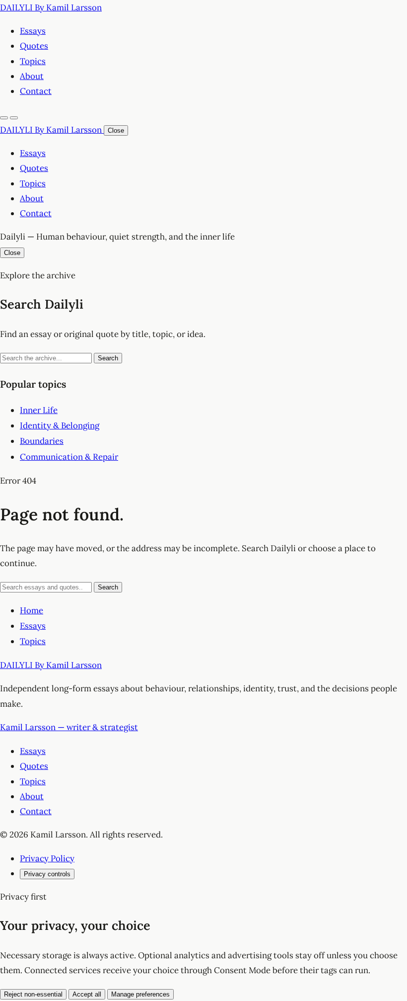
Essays (33, 30)
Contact (36, 90)
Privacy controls (47, 874)
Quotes (34, 45)
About (32, 76)
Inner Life (39, 410)
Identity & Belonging (59, 425)
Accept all (86, 994)
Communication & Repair (69, 456)
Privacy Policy (47, 858)
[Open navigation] (14, 117)
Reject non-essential (33, 994)
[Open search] (4, 117)
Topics (33, 61)
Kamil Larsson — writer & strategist (69, 727)
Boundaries (42, 440)
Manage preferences (140, 994)
